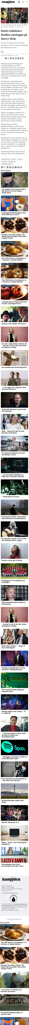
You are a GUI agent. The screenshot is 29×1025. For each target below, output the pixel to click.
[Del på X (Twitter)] (8, 58)
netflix (20, 159)
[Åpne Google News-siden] (23, 58)
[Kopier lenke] (16, 58)
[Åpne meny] (26, 2)
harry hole (12, 161)
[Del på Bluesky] (18, 58)
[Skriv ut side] (20, 58)
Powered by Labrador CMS (14, 919)
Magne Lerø (14, 893)
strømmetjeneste (7, 164)
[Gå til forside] (7, 2)
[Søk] (19, 2)
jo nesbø (4, 161)
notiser (13, 159)
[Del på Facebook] (6, 58)
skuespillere (5, 159)
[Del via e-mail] (13, 58)
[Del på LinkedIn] (11, 58)
